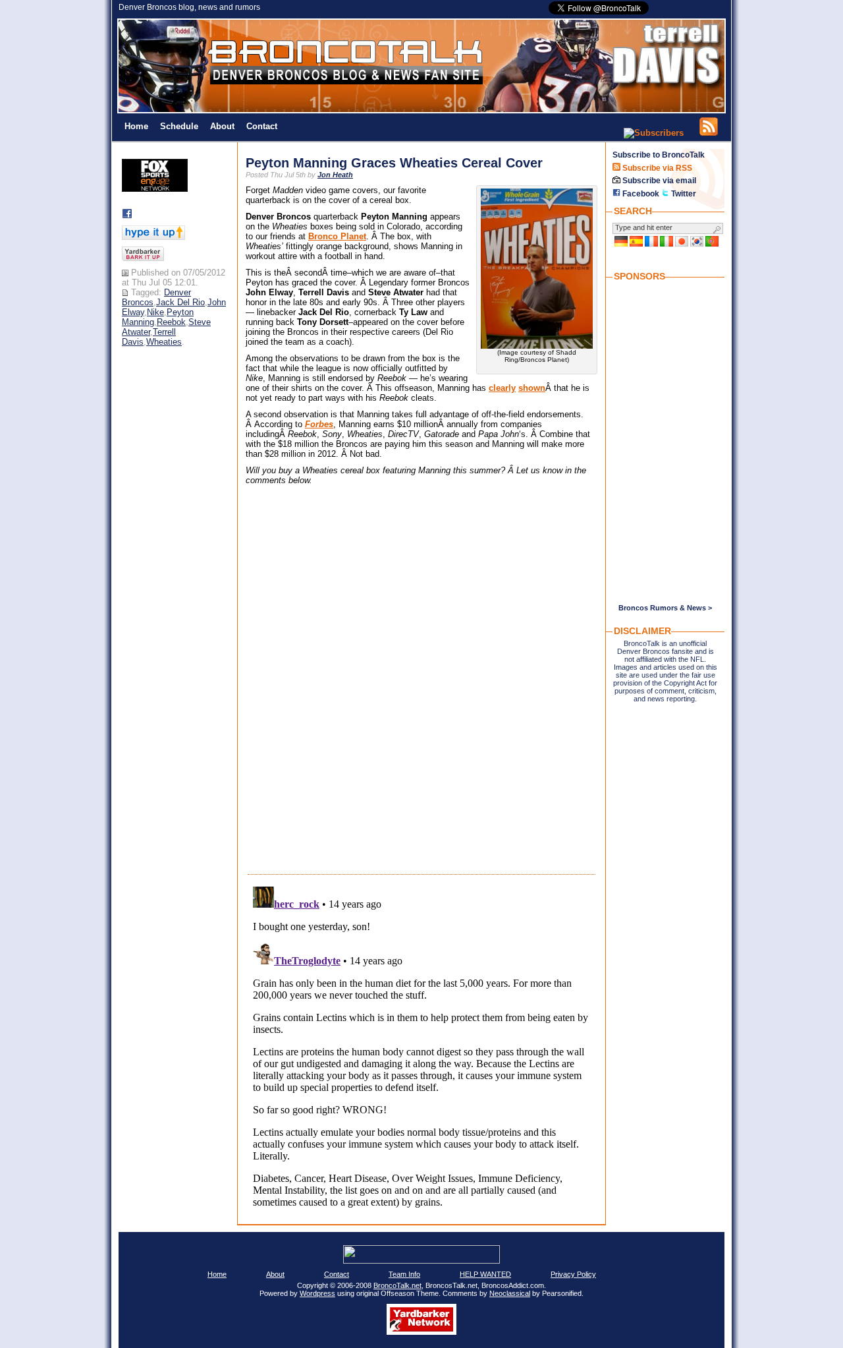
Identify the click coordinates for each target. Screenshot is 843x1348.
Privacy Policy (573, 1274)
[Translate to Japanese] (681, 244)
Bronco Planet (337, 236)
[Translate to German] (621, 244)
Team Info (404, 1274)
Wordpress (317, 1293)
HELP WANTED (485, 1274)
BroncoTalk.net (397, 1285)
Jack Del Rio (180, 302)
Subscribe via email (658, 180)
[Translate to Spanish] (636, 244)
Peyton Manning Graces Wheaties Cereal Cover (394, 163)
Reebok (171, 322)
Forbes (319, 424)
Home (136, 126)
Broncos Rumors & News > (665, 608)
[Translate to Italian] (666, 244)
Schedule (179, 126)
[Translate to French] (651, 244)
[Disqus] (421, 689)
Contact (261, 126)
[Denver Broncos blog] (421, 110)
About (222, 126)
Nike (155, 312)
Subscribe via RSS (656, 168)
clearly (502, 388)
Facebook (639, 193)
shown (531, 388)
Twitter (682, 193)
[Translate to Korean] (696, 244)
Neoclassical (509, 1293)
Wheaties (164, 342)
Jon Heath (335, 175)
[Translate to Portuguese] (712, 244)
